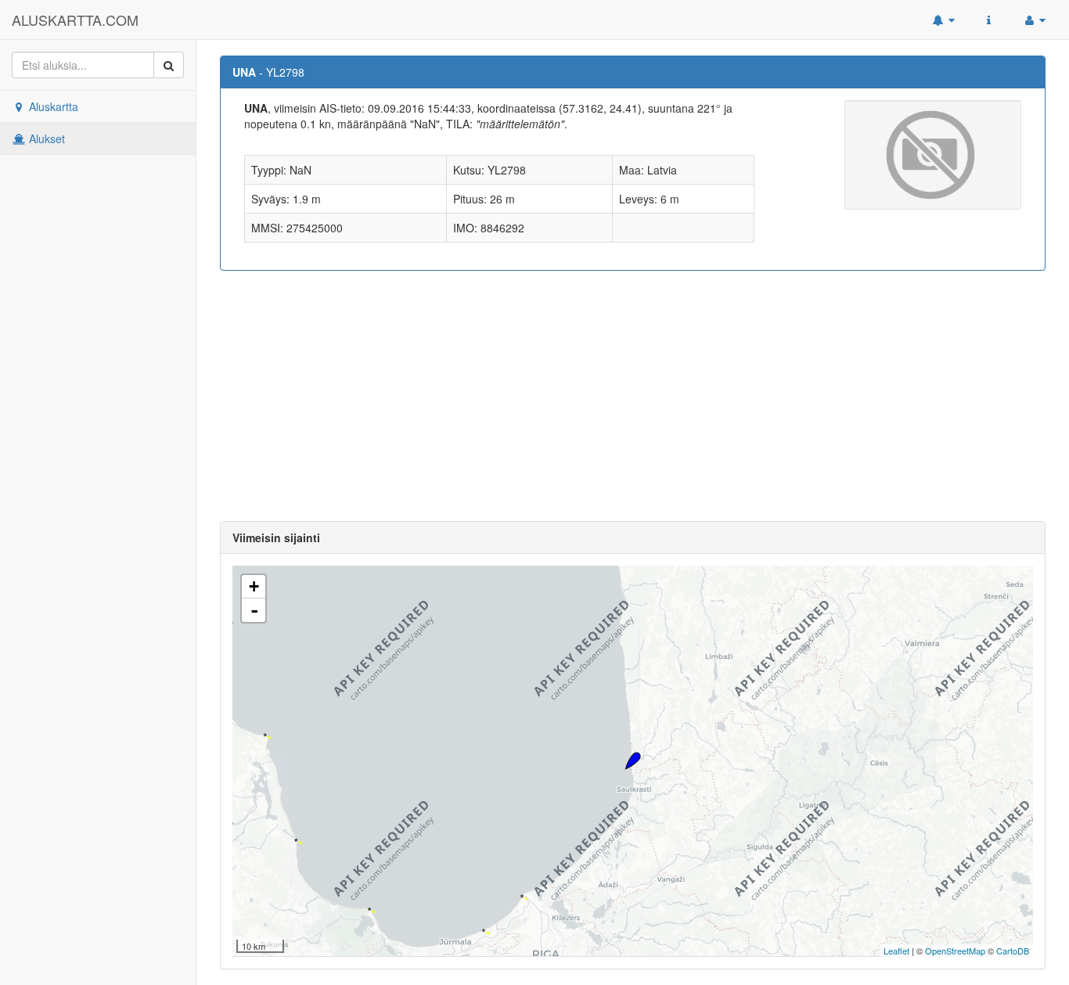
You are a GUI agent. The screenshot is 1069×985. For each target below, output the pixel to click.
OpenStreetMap (955, 950)
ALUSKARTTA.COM (75, 19)
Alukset (45, 138)
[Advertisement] (633, 395)
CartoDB (1012, 950)
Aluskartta (52, 106)
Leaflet (896, 950)
